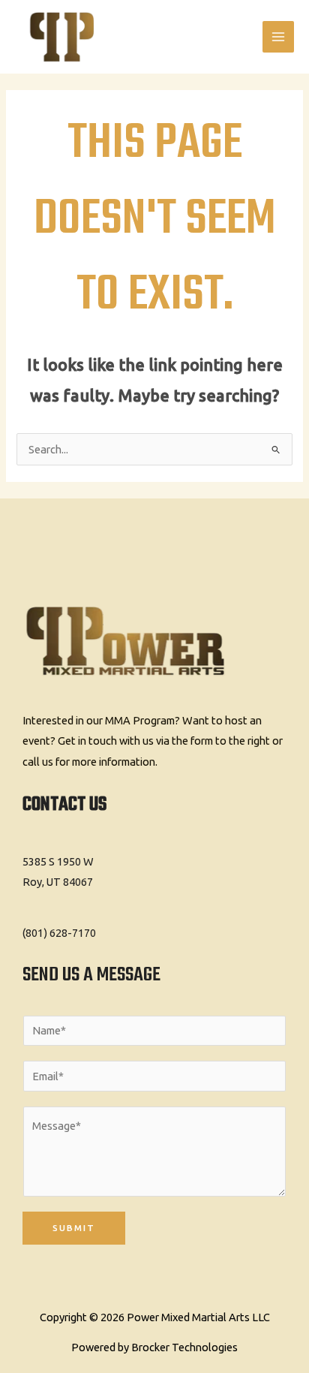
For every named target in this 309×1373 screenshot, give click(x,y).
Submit (73, 1228)
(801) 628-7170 (59, 932)
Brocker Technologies (184, 1347)
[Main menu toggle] (278, 37)
